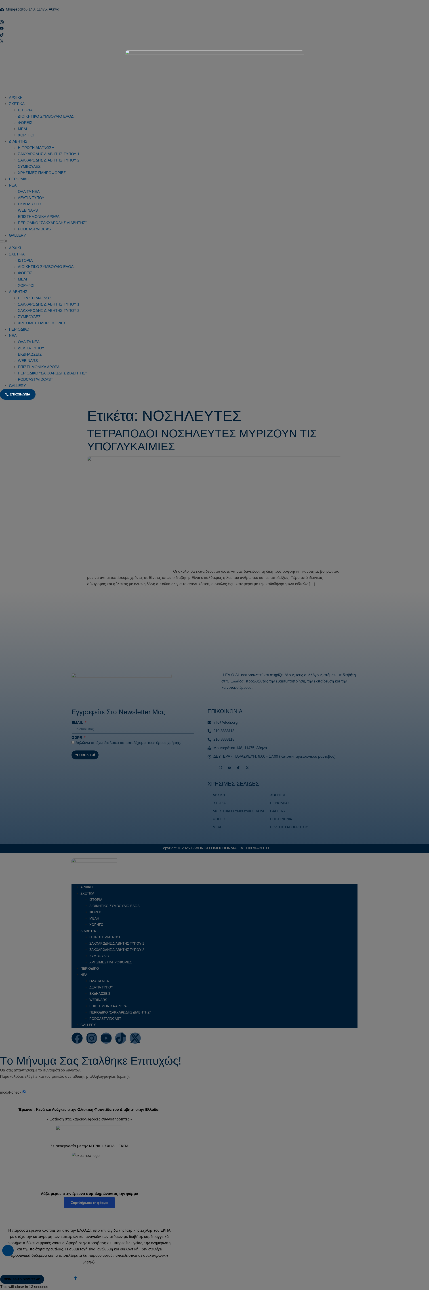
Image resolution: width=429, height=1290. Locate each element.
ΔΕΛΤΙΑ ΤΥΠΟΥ (31, 198)
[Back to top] (8, 1250)
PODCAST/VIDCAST (35, 229)
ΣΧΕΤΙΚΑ (17, 104)
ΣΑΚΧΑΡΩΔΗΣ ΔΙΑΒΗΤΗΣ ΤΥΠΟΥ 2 (48, 160)
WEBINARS (28, 210)
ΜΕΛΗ (23, 129)
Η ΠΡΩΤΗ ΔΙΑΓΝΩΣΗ (36, 148)
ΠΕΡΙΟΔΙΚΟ (19, 179)
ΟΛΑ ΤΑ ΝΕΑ (29, 191)
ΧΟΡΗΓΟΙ (26, 135)
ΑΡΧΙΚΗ (16, 98)
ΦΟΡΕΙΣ (25, 123)
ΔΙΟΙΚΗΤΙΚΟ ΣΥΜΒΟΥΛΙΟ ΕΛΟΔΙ (46, 116)
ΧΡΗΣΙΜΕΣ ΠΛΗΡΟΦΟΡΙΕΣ (42, 173)
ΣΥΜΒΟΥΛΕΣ (29, 166)
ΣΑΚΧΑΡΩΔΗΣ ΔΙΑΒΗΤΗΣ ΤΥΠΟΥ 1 (48, 154)
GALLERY (17, 235)
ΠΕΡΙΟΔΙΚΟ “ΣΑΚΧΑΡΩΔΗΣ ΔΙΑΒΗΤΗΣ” (52, 223)
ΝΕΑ (13, 185)
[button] (214, 242)
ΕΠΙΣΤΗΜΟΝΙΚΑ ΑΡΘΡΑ (38, 217)
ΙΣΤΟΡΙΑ (25, 110)
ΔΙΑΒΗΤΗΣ (18, 141)
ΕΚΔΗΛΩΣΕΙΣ (30, 204)
